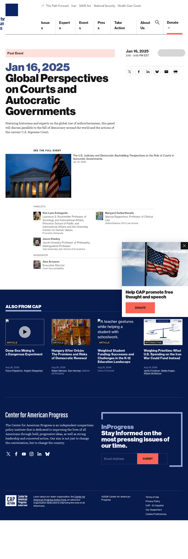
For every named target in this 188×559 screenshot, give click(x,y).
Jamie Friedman (152, 370)
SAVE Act (85, 6)
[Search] (157, 27)
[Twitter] (8, 454)
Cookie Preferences (156, 514)
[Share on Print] (175, 71)
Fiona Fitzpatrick (14, 370)
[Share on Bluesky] (157, 71)
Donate (172, 22)
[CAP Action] (18, 500)
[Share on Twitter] (129, 71)
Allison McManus (152, 373)
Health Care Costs (129, 6)
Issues (45, 25)
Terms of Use (152, 497)
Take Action (119, 25)
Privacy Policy (153, 501)
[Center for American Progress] (12, 17)
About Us (145, 25)
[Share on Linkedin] (148, 71)
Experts (64, 25)
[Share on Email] (166, 71)
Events (83, 25)
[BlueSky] (47, 454)
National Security (104, 6)
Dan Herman (74, 370)
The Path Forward (57, 6)
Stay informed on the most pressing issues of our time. (135, 436)
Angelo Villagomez (33, 370)
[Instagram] (32, 454)
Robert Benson (59, 370)
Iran (73, 6)
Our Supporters (154, 509)
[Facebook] (16, 454)
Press (101, 25)
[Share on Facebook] (138, 71)
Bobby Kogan (168, 370)
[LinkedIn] (39, 454)
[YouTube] (24, 454)
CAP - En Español (155, 505)
